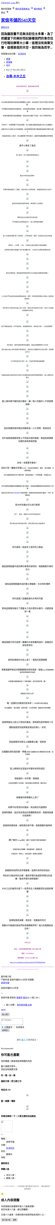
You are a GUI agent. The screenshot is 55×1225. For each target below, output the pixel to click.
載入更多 (5, 1014)
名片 (8, 65)
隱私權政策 (45, 1186)
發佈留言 (5, 1030)
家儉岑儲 (5, 983)
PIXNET (12, 1186)
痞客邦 (19, 998)
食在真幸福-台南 (24, 1005)
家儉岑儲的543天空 (18, 20)
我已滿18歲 (6, 1220)
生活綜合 (22, 54)
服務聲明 (27, 1189)
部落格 (9, 62)
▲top (3, 1009)
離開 (14, 1220)
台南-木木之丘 (16, 76)
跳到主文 (5, 27)
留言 (25, 998)
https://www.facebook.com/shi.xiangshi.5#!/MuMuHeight (27, 962)
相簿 (8, 59)
